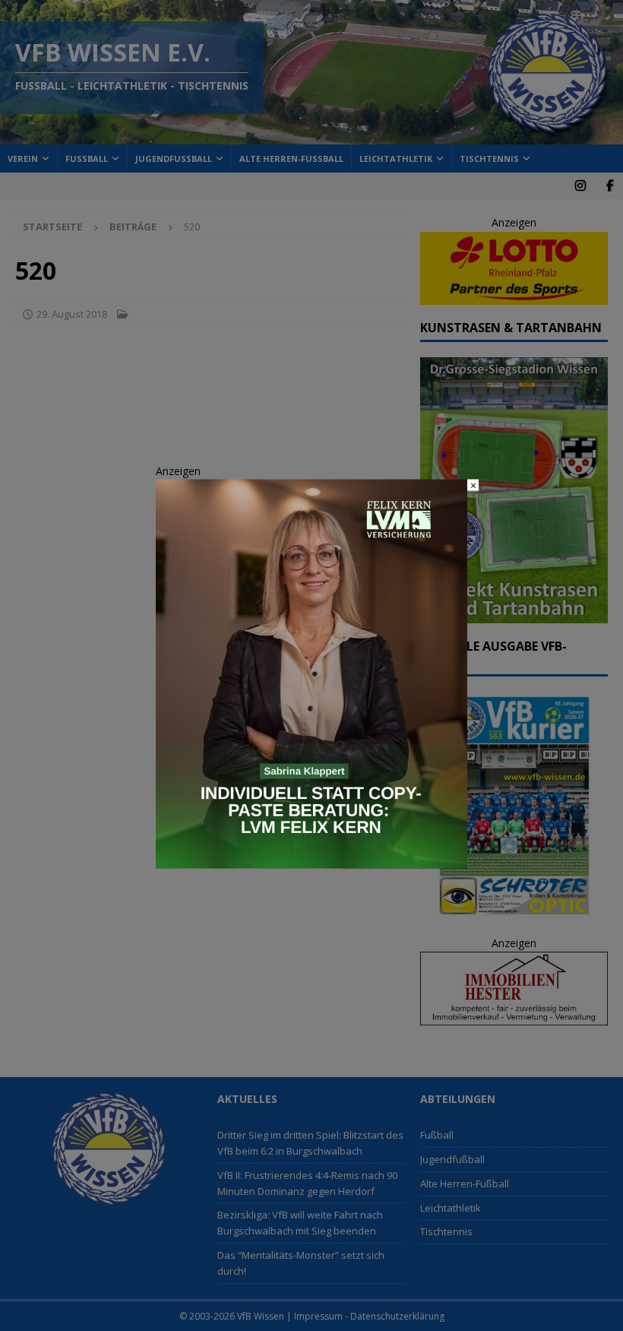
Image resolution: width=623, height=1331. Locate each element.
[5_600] (311, 860)
